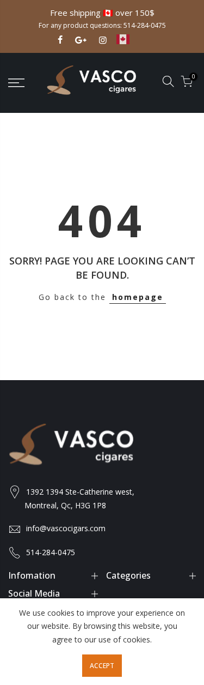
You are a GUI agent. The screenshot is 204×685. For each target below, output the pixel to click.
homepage (137, 297)
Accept (102, 665)
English (131, 44)
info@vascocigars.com (66, 528)
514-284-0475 (144, 25)
